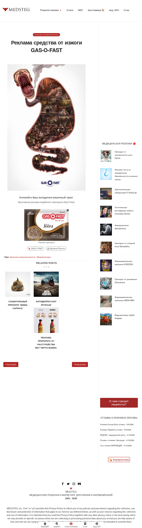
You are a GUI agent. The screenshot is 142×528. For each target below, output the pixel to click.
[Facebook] (63, 483)
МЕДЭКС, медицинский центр (112, 435)
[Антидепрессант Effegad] (46, 284)
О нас (127, 10)
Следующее (10, 364)
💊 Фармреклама (119, 459)
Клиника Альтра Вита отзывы (112, 424)
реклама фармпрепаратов (46, 35)
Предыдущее (80, 364)
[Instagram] (74, 483)
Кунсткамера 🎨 (96, 10)
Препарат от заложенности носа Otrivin (123, 154)
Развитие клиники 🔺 (51, 10)
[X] (68, 483)
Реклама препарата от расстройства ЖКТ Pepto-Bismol (46, 343)
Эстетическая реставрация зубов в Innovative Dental (124, 210)
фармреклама (44, 257)
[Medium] (79, 483)
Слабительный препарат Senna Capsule (17, 304)
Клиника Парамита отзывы (111, 429)
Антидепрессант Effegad (46, 303)
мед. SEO (114, 10)
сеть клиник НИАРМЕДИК (111, 445)
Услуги (70, 10)
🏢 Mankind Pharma (56, 248)
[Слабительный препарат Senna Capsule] (17, 284)
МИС (80, 10)
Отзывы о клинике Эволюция (112, 440)
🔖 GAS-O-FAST (35, 248)
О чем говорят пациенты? (119, 403)
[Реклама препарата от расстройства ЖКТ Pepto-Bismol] (46, 320)
